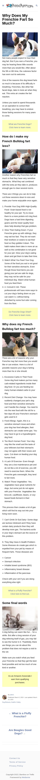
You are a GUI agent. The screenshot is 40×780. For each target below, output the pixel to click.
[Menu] (3, 5)
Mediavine (26, 777)
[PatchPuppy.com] (19, 5)
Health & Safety (16, 702)
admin (12, 694)
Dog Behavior (6, 702)
